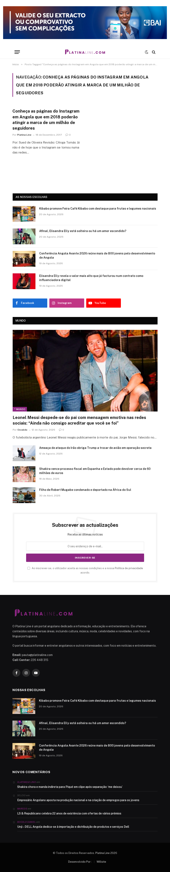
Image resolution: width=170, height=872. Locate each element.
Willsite (101, 861)
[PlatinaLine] (85, 52)
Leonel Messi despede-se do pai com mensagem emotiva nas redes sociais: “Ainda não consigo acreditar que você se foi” (79, 420)
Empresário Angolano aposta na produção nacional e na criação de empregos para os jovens (78, 800)
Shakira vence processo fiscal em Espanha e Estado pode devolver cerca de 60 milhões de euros (95, 471)
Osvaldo (22, 429)
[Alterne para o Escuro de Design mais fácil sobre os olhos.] (146, 52)
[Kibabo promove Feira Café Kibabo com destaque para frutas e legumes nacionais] (24, 214)
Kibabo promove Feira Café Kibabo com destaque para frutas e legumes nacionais (97, 208)
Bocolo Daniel (26, 822)
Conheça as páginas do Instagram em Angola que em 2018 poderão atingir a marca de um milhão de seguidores (45, 120)
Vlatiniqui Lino (26, 782)
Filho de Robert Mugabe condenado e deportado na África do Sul (85, 489)
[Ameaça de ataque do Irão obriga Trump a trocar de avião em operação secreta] (24, 453)
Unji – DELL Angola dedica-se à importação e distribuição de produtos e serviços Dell (73, 826)
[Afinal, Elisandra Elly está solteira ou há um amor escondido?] (24, 236)
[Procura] (153, 52)
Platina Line (24, 134)
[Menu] (17, 52)
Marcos (22, 808)
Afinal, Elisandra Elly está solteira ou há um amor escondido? (82, 231)
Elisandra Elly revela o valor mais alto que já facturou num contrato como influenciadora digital (91, 278)
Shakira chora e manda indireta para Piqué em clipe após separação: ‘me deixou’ (70, 786)
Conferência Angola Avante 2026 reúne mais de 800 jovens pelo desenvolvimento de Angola (97, 255)
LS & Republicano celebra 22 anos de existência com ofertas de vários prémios (69, 813)
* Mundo (19, 409)
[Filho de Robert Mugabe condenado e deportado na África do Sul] (24, 495)
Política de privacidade (129, 568)
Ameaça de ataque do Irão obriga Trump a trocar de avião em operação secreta (95, 448)
